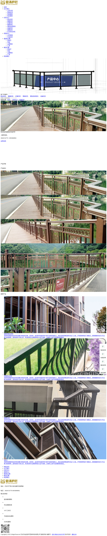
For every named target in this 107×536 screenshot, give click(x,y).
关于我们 (6, 8)
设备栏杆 (10, 28)
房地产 (9, 40)
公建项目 (10, 44)
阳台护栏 (10, 19)
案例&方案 (7, 38)
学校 (8, 42)
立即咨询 (3, 141)
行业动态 (10, 37)
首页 (5, 7)
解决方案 (6, 47)
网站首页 (6, 466)
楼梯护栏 (10, 21)
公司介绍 (10, 10)
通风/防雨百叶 (11, 26)
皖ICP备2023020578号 (58, 534)
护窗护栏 (10, 23)
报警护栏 (10, 30)
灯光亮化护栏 (11, 31)
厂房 (8, 45)
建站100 (74, 534)
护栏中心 (6, 17)
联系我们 (6, 56)
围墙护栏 (10, 24)
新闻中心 (6, 33)
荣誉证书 (10, 12)
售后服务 (10, 15)
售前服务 (10, 14)
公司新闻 (10, 35)
